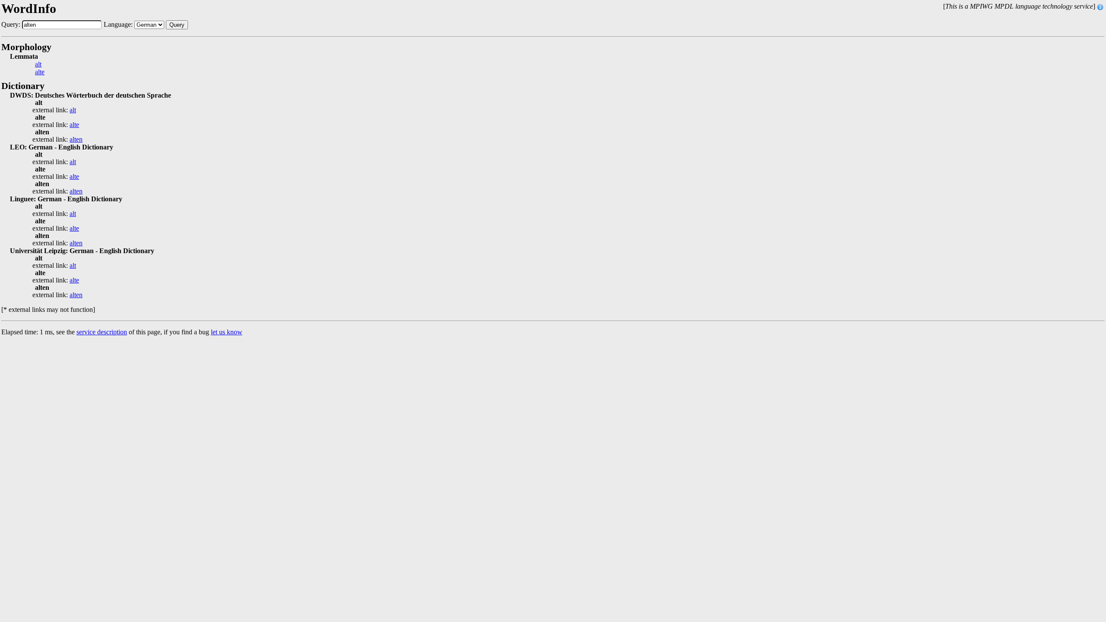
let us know (226, 332)
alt (38, 64)
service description (101, 332)
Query (176, 25)
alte (39, 72)
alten (76, 139)
